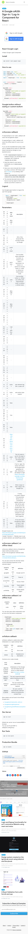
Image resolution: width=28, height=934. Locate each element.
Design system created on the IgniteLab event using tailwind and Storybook (12, 859)
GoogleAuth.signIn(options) (11, 704)
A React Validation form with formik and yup (11, 893)
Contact (9, 925)
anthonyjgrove (8, 756)
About (4, 925)
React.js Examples (10, 2)
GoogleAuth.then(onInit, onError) (13, 702)
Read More (21, 760)
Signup (4, 8)
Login (3, 820)
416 (24, 757)
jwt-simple (9, 171)
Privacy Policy (16, 925)
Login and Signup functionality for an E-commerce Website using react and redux (13, 824)
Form (3, 889)
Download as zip (21, 767)
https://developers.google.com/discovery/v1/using (11, 443)
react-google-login (9, 757)
